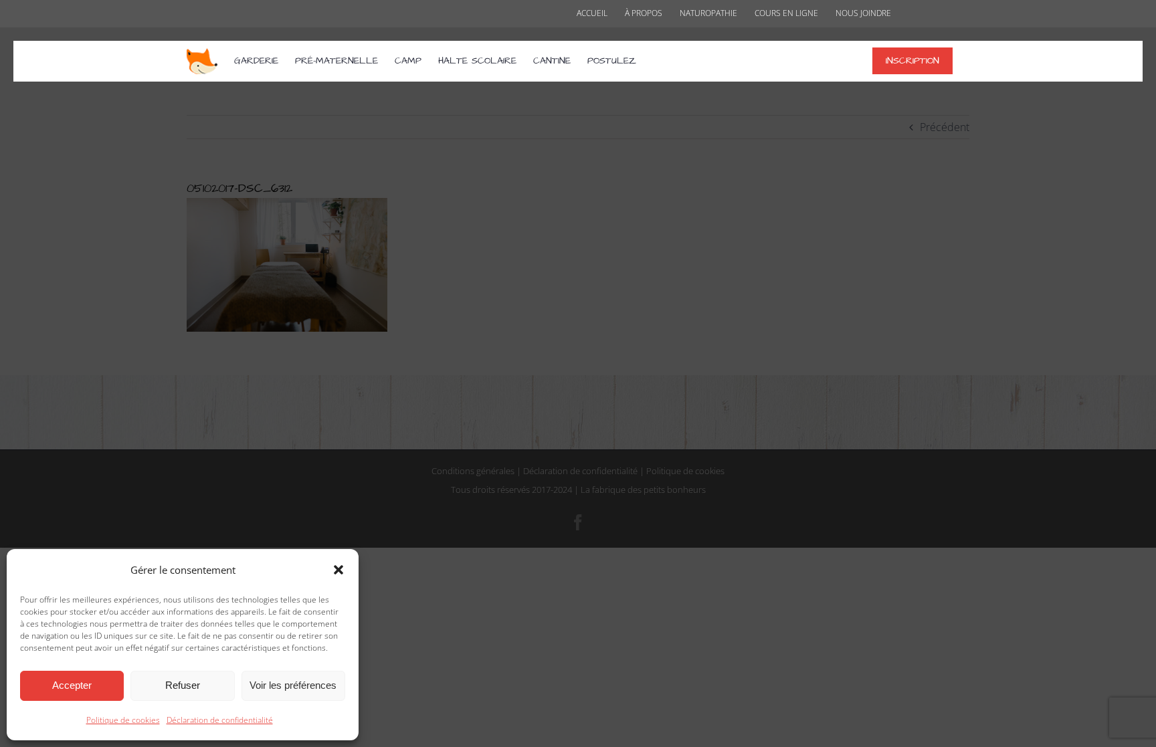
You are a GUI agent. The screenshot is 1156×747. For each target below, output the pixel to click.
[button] (338, 569)
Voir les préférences (293, 685)
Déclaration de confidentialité (220, 720)
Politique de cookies (123, 720)
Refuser (182, 685)
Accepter (72, 685)
